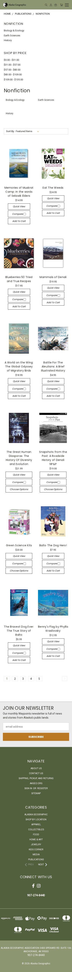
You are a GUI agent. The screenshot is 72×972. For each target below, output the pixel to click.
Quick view (19, 206)
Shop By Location (36, 819)
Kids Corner (36, 849)
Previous (6, 968)
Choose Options (19, 489)
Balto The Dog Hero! (53, 545)
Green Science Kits (19, 545)
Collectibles (36, 829)
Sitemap (36, 793)
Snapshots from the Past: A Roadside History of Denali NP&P (53, 458)
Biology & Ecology (14, 30)
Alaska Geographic (36, 814)
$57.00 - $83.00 (12, 69)
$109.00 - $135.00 (13, 79)
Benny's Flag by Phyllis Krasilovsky (53, 629)
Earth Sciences (12, 35)
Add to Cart (19, 221)
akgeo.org (36, 783)
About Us (36, 768)
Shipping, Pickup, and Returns (36, 778)
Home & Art (36, 839)
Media (36, 854)
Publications (36, 859)
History (8, 40)
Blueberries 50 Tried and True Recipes (18, 279)
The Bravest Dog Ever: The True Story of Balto (19, 631)
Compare (17, 214)
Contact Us (36, 773)
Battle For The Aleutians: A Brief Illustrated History (53, 366)
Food (36, 834)
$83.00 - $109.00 (13, 74)
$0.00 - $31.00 (11, 59)
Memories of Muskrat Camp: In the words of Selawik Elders (19, 192)
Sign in (28, 788)
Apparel (36, 824)
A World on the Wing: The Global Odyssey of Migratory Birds (19, 366)
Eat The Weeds (53, 188)
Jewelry (36, 844)
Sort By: (10, 131)
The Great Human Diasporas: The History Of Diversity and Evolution (19, 458)
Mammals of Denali (53, 277)
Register (42, 788)
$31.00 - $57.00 (12, 64)
